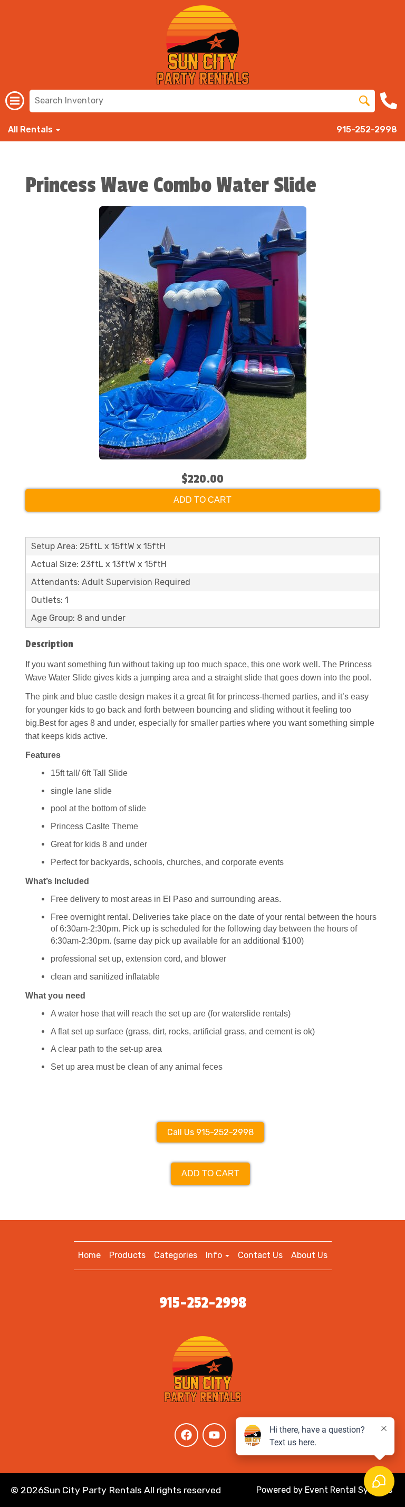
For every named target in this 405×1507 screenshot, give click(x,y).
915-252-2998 (366, 129)
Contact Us (260, 1255)
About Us (309, 1255)
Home (89, 1255)
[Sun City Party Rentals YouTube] (214, 1435)
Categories (175, 1255)
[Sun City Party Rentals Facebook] (186, 1435)
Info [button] (215, 1255)
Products (127, 1255)
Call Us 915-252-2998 (210, 1132)
